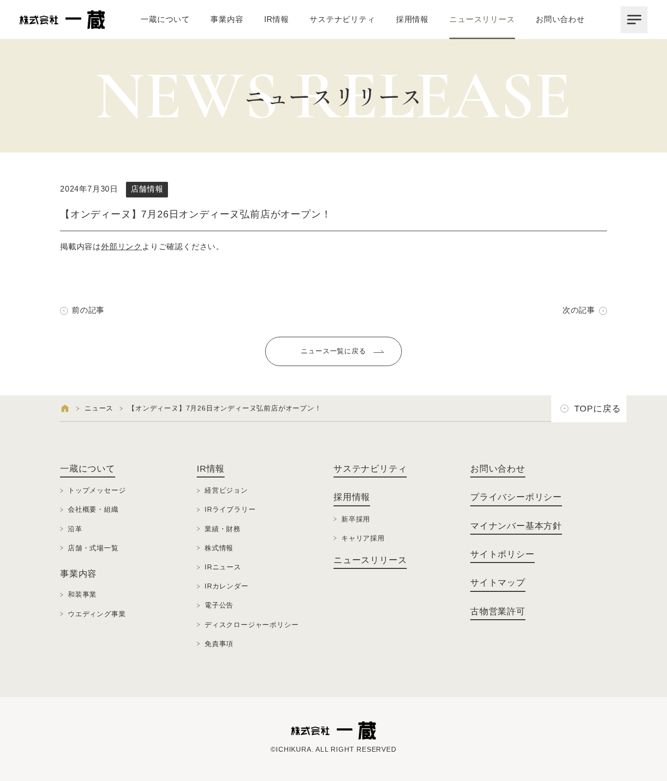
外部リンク (121, 246)
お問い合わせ (560, 19)
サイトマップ (497, 582)
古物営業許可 (497, 611)
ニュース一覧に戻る (333, 351)
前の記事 (88, 310)
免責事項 (219, 644)
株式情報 (219, 548)
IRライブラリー (230, 509)
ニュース (98, 408)
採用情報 (412, 19)
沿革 (75, 529)
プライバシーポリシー (516, 497)
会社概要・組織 (93, 509)
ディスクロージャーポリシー (251, 625)
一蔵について (165, 19)
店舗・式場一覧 (93, 548)
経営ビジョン (226, 490)
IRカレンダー (227, 586)
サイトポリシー (502, 554)
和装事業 (82, 594)
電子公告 (219, 605)
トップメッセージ (96, 490)
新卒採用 (355, 519)
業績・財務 (223, 529)
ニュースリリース (482, 19)
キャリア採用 (363, 538)
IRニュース (223, 567)
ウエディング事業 (96, 614)
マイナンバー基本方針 (516, 526)
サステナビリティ (342, 19)
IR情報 (276, 19)
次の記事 (579, 310)
